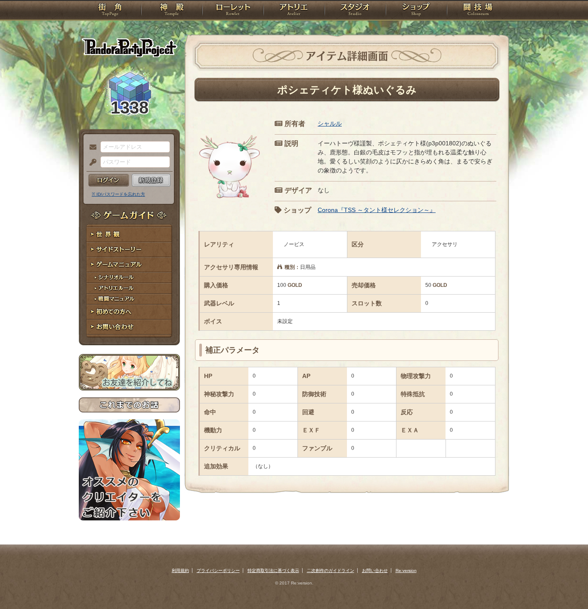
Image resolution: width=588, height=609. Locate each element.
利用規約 (180, 570)
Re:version (406, 570)
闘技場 (478, 11)
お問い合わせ (129, 327)
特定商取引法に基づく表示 (273, 570)
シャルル (330, 123)
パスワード (90, 162)
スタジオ (355, 11)
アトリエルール (129, 288)
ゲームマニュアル (129, 264)
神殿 (171, 11)
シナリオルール (129, 277)
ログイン (108, 180)
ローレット (232, 11)
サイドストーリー (129, 249)
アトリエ (294, 11)
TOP (110, 11)
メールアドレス (90, 147)
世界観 (129, 234)
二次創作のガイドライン (330, 570)
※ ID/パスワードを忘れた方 (118, 194)
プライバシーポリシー (218, 570)
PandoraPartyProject (129, 47)
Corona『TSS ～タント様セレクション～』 (377, 209)
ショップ (416, 11)
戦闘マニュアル (129, 299)
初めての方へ (129, 312)
